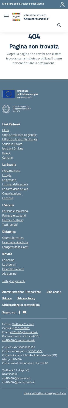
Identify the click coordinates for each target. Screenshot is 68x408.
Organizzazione (11, 193)
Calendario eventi (13, 269)
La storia (7, 198)
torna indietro (27, 58)
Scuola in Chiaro (12, 144)
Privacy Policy (26, 298)
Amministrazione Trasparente (21, 291)
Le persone (9, 179)
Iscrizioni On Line (12, 148)
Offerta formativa (13, 237)
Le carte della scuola (15, 189)
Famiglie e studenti (14, 215)
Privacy (7, 298)
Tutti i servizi (10, 224)
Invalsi (6, 153)
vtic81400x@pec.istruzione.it (18, 340)
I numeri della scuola (15, 184)
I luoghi (6, 175)
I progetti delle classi (15, 246)
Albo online (9, 273)
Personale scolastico (15, 211)
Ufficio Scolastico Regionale (19, 134)
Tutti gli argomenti (13, 281)
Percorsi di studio (12, 220)
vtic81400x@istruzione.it (24, 332)
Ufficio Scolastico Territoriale (19, 139)
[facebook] (19, 312)
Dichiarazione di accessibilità (21, 304)
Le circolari (8, 264)
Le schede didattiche (15, 242)
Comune (7, 157)
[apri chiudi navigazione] (6, 17)
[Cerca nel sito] (59, 25)
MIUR (5, 130)
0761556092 (22, 328)
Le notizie (8, 260)
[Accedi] (62, 4)
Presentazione (11, 170)
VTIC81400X (35, 351)
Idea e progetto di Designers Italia (45, 393)
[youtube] (24, 312)
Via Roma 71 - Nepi (23, 324)
